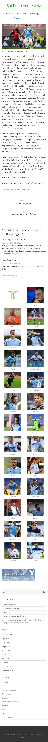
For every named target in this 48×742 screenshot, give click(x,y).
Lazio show (6, 612)
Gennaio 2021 (7, 666)
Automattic (24, 737)
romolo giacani (9, 239)
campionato (24, 189)
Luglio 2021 (6, 643)
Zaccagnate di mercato (10, 608)
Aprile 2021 (6, 655)
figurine (5, 698)
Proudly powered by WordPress (16, 734)
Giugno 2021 (6, 647)
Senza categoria (8, 718)
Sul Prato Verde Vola (24, 6)
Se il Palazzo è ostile (9, 604)
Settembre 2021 (7, 635)
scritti (4, 714)
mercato (5, 706)
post (3, 710)
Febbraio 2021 (7, 662)
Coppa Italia (6, 694)
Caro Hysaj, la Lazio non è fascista (14, 616)
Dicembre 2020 (7, 670)
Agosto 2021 (6, 639)
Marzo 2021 (6, 658)
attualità (15, 189)
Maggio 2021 (6, 651)
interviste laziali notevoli (11, 702)
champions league (9, 690)
